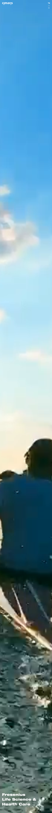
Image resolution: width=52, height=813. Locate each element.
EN (49, 8)
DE (49, 5)
